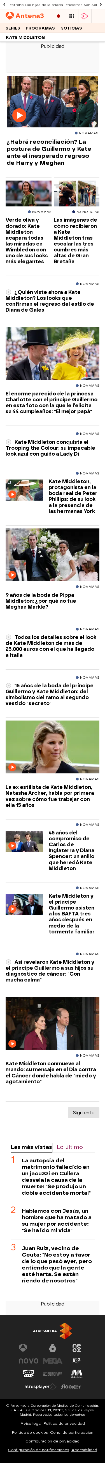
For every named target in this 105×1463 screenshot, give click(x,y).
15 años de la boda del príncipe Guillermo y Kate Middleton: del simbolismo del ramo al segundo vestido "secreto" (50, 694)
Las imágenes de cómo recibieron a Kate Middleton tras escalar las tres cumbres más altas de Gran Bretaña (75, 240)
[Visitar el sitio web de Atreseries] (77, 1361)
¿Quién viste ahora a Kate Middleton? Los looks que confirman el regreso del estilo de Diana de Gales (50, 301)
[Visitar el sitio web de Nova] (28, 1361)
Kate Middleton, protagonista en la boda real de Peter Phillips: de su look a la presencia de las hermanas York (73, 496)
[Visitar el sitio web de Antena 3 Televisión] (28, 1348)
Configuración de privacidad (52, 1441)
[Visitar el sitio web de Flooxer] (71, 1387)
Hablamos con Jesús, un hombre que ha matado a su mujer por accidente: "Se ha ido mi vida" (57, 1221)
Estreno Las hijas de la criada (36, 5)
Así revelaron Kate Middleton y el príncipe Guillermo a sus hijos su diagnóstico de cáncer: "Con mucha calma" (50, 971)
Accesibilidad (84, 1450)
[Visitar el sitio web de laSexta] (52, 1348)
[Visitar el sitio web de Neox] (77, 1348)
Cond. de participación (71, 1432)
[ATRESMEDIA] (52, 1331)
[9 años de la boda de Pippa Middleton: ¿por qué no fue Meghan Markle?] (52, 555)
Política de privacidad (64, 1423)
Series (13, 28)
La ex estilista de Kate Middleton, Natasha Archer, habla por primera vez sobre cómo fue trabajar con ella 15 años (50, 796)
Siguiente (83, 1112)
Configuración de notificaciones (38, 1450)
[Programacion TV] (71, 16)
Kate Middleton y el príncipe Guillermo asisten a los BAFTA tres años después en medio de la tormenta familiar (72, 914)
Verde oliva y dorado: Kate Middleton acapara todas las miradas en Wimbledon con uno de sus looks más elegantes (27, 240)
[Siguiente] (101, 4)
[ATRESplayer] (85, 16)
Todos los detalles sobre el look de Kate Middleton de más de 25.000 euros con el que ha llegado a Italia (51, 646)
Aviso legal (30, 1423)
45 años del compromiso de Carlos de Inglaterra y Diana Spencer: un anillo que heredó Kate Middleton (71, 850)
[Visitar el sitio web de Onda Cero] (28, 1374)
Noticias (71, 28)
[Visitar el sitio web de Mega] (52, 1361)
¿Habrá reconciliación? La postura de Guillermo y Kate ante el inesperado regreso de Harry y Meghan (49, 152)
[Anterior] (4, 4)
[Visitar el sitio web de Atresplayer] (41, 1387)
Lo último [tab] (70, 1147)
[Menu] (98, 16)
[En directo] (58, 16)
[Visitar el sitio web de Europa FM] (52, 1374)
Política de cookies (30, 1432)
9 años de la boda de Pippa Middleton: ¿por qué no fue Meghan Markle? (41, 601)
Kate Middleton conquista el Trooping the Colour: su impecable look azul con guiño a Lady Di (50, 448)
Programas (40, 28)
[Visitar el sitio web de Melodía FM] (77, 1374)
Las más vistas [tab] (31, 1147)
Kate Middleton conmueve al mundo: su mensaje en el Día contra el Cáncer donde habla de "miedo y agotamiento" (51, 1072)
